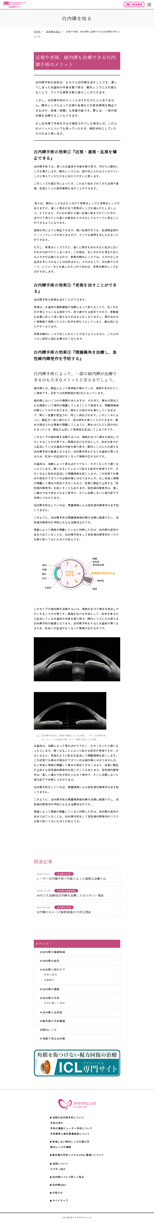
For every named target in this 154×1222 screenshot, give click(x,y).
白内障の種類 (51, 989)
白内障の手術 (51, 998)
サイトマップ (60, 1200)
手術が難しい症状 (54, 1003)
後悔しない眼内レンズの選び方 (71, 1141)
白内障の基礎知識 (53, 952)
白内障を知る (53, 31)
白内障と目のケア (53, 969)
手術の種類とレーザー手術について (71, 1128)
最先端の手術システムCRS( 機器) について (78, 1155)
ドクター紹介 (58, 1169)
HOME (37, 31)
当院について (60, 1163)
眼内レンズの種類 (60, 1147)
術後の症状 (50, 974)
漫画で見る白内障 (53, 1038)
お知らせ (57, 1192)
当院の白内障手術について (68, 1117)
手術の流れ (56, 1123)
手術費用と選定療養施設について (70, 1133)
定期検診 (49, 980)
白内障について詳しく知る (68, 1177)
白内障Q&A (59, 1184)
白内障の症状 (51, 961)
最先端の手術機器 (53, 1021)
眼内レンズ (49, 1030)
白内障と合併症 (52, 1012)
